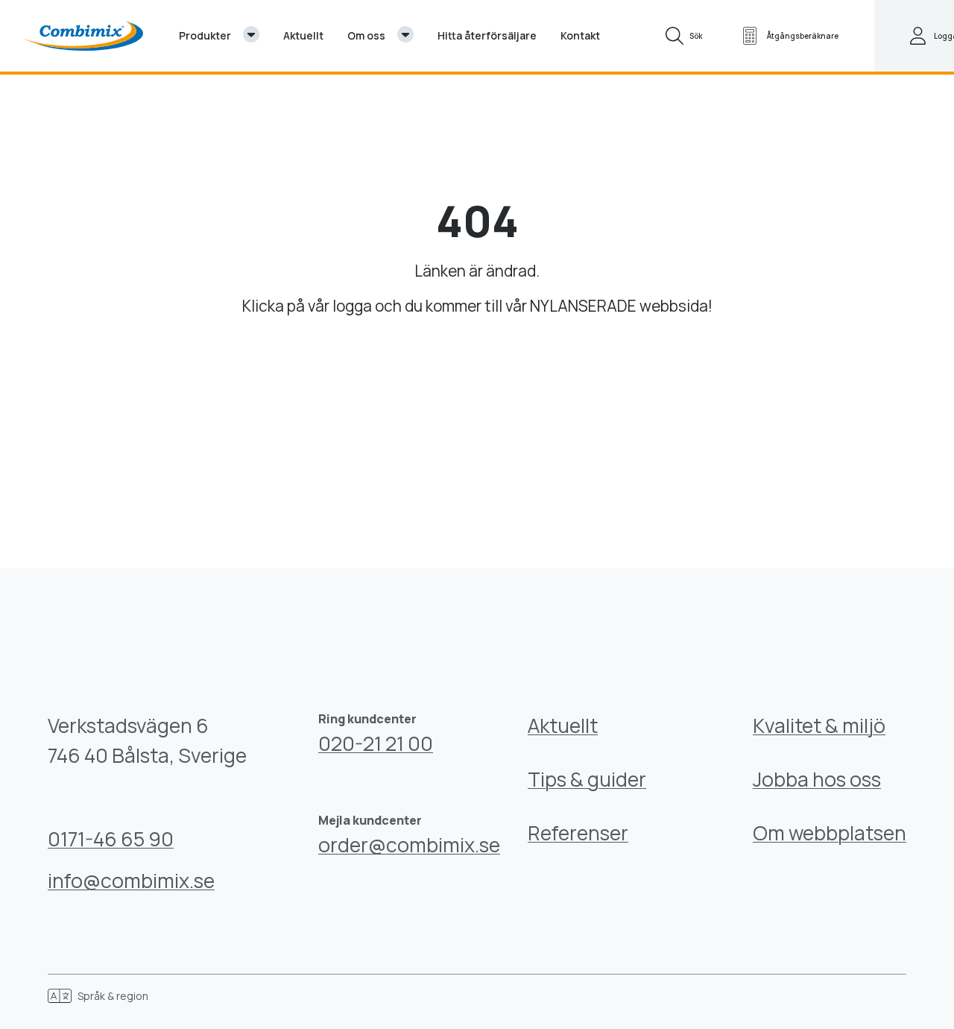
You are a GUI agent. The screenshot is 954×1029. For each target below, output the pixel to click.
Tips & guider (587, 779)
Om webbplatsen (829, 832)
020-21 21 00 (375, 743)
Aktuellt (563, 725)
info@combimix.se (131, 880)
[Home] (83, 36)
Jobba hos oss (817, 779)
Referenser (578, 832)
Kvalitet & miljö (819, 725)
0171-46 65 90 (111, 838)
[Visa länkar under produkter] (251, 34)
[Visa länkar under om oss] (405, 34)
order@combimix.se (409, 844)
